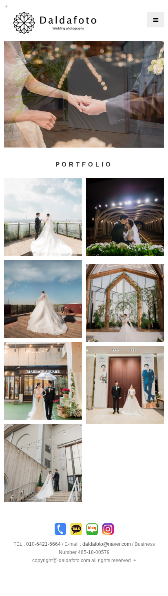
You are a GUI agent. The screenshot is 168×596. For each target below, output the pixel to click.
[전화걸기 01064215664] (60, 531)
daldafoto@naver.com (106, 544)
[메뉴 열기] (155, 19)
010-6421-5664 (43, 544)
